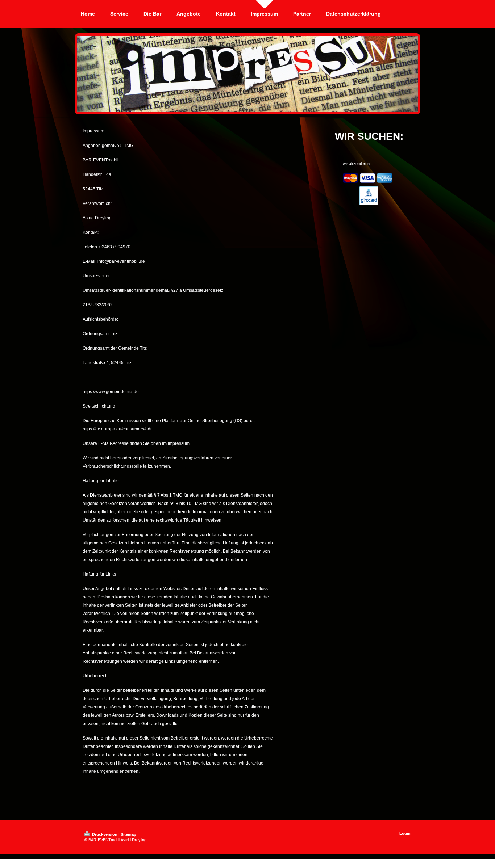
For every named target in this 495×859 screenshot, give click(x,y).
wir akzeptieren (356, 163)
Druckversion (104, 834)
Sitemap (128, 834)
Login (405, 833)
